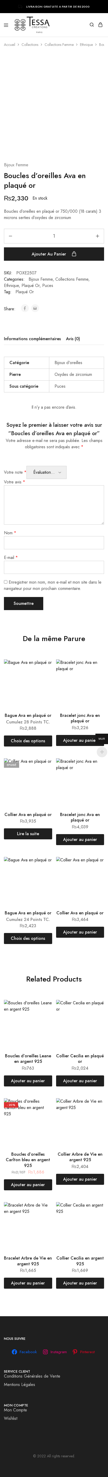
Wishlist (10, 1418)
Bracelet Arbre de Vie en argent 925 (28, 1261)
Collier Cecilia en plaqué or (80, 1058)
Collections (29, 44)
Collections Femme (59, 44)
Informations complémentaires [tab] (32, 339)
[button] (80, 740)
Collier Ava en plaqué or (28, 815)
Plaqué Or (30, 285)
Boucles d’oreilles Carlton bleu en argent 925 (28, 1160)
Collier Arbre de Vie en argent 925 (80, 1157)
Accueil (9, 44)
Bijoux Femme (16, 165)
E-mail (11, 557)
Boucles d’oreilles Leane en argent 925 (28, 1058)
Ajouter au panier (49, 254)
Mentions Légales (19, 1385)
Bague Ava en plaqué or (28, 715)
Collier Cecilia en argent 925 (80, 1261)
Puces (47, 285)
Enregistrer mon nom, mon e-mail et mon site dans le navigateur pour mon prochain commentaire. (52, 585)
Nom (10, 533)
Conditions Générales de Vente (32, 1376)
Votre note (15, 472)
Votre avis (14, 482)
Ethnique (86, 44)
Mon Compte (15, 1410)
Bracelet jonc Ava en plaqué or (80, 718)
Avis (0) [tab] (73, 339)
